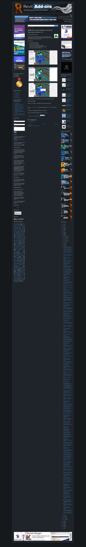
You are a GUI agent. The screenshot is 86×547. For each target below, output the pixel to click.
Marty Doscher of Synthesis (18, 144)
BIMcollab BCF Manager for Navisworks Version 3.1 (67, 261)
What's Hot (19, 281)
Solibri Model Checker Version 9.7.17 (66, 448)
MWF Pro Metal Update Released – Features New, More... (67, 505)
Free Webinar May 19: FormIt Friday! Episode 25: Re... (67, 375)
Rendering (23, 268)
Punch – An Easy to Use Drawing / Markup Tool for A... (67, 481)
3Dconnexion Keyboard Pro (68, 121)
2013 (63, 525)
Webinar (17, 280)
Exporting (23, 243)
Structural (16, 275)
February (64, 518)
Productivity (21, 263)
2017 (63, 235)
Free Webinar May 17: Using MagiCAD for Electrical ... (67, 404)
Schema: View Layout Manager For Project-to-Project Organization (68, 101)
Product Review (16, 262)
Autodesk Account (17, 103)
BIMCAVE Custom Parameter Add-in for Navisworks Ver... (67, 300)
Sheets (17, 272)
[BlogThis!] (41, 115)
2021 (63, 229)
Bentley (20, 231)
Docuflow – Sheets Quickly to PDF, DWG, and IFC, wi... (67, 249)
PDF (14, 259)
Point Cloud (16, 261)
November (65, 237)
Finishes (15, 247)
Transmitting (15, 277)
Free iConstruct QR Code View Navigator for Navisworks (67, 263)
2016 (63, 521)
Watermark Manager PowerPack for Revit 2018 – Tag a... (67, 475)
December (65, 236)
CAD (22, 231)
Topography (20, 276)
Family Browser (22, 245)
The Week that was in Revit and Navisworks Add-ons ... (67, 252)
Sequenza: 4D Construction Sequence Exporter (68, 85)
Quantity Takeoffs (22, 267)
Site (16, 273)
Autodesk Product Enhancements (19, 229)
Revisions (21, 269)
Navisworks (32, 116)
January (64, 519)
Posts (16, 212)
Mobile (15, 255)
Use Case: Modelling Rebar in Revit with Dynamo (67, 462)
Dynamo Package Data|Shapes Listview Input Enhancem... (66, 430)
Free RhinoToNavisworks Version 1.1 (67, 335)
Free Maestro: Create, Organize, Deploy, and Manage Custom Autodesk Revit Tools (67, 116)
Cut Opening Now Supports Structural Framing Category (67, 437)
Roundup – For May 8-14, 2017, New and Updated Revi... (67, 398)
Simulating (23, 272)
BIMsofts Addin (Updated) (67, 499)
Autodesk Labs (20, 228)
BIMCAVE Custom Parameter (34, 107)
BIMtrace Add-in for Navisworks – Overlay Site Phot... (67, 332)
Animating (23, 223)
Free (24, 248)
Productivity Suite (17, 264)
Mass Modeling (20, 254)
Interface (19, 250)
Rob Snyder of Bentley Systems (19, 139)
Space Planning (21, 273)
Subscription (22, 275)
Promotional (16, 267)
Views (21, 278)
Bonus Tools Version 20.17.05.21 (66, 320)
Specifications (16, 274)
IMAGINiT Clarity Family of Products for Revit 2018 (67, 362)
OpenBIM (21, 258)
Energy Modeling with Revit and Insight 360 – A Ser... (67, 457)
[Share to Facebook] (43, 115)
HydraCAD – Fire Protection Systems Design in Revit (67, 490)
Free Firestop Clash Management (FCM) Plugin (66, 274)
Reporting (17, 269)
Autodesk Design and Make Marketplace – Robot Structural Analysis (20, 111)
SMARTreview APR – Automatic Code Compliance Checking (67, 493)
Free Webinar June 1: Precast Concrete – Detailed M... (66, 277)
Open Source (16, 258)
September (65, 240)
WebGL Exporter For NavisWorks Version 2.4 (67, 315)
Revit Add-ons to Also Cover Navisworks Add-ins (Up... (67, 349)
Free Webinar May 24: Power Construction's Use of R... (67, 370)
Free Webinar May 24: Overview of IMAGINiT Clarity (67, 359)
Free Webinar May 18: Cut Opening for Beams (67, 434)
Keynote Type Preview (66, 495)
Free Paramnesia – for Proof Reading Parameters (67, 406)
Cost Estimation (16, 238)
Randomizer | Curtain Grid (67, 479)
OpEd (22, 257)
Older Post (56, 124)
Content (17, 236)
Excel (17, 243)
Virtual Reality (16, 279)
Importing (23, 249)
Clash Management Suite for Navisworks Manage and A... (67, 308)
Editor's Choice (16, 242)
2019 (63, 232)
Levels (20, 252)
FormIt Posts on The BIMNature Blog (66, 427)
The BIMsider (17, 92)
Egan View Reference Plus (67, 412)
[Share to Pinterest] (44, 115)
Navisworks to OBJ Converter (66, 343)
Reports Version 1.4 (66, 381)
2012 (63, 526)
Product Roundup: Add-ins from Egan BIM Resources (67, 411)
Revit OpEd (16, 96)
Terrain (15, 276)
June (64, 244)
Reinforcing (17, 268)
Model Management (21, 255)
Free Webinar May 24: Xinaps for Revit (66, 364)
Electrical (23, 242)
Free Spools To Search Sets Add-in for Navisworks (67, 341)
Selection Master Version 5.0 (67, 317)
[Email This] (40, 115)
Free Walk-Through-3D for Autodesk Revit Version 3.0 (67, 247)
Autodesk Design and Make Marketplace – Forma (19, 105)
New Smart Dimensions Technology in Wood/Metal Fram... (67, 293)
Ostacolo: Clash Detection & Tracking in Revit (68, 79)
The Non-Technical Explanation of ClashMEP (67, 452)
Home (43, 124)
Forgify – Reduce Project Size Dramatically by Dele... (67, 459)
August (64, 241)
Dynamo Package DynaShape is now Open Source (67, 440)
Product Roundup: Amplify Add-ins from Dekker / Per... (67, 419)
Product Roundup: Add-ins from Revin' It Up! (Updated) (67, 416)
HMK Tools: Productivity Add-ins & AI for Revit (68, 126)
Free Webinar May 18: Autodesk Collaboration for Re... (67, 424)
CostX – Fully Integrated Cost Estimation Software (67, 270)
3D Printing (15, 223)
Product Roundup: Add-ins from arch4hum (67, 409)
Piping (22, 260)
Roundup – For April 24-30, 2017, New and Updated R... (67, 513)
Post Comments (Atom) (36, 125)
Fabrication (18, 244)
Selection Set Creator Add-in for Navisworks (67, 303)
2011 (63, 528)
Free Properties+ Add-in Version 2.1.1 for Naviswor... (66, 329)
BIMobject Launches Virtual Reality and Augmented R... (67, 470)
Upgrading (21, 277)
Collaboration (23, 234)
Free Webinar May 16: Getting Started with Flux (67, 383)
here (17, 203)
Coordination (21, 237)
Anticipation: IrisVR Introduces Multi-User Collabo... (66, 401)
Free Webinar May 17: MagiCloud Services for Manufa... (67, 367)
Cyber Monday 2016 (16, 239)
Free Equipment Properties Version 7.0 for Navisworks (67, 311)
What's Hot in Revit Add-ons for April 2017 (67, 393)
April (64, 515)
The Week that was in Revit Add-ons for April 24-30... (67, 510)
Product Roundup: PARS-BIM (69, 109)
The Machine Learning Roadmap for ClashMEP (67, 454)
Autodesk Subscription (18, 230)
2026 (63, 224)
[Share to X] (42, 115)
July (64, 243)
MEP (16, 253)
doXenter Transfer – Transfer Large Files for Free (67, 391)
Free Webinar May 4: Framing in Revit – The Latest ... (67, 508)
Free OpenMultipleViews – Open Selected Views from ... (67, 388)
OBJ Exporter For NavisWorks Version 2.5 (67, 313)
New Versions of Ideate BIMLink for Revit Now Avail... (67, 497)
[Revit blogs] (19, 88)
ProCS (49, 107)
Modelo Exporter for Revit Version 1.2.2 (67, 290)
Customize (22, 238)
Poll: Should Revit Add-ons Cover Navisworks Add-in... (67, 385)
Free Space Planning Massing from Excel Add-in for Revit (69, 105)
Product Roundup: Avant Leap (69, 89)
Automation (15, 231)
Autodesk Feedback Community (20, 113)
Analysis (19, 223)
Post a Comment (31, 121)
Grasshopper (18, 249)
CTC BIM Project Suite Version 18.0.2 (66, 380)
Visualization (23, 279)
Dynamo (20, 241)
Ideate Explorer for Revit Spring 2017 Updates (67, 422)
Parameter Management (37, 116)
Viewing (15, 278)
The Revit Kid (17, 95)
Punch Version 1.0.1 (66, 284)
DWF (21, 239)
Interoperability (16, 251)
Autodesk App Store (44, 112)
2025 (63, 225)
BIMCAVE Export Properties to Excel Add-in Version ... (67, 298)
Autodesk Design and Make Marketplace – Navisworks (19, 107)
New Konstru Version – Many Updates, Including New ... (67, 282)
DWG (24, 239)
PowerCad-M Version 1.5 (67, 318)
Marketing (21, 253)
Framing (19, 248)
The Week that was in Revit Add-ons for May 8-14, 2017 (67, 395)
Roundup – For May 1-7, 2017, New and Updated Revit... (67, 445)
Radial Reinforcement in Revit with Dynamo (66, 464)
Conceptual (17, 235)
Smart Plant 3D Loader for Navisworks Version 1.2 (67, 266)
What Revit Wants (17, 97)
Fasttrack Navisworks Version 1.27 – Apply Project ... (66, 258)
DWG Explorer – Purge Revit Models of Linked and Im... (67, 472)
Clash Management (21, 233)
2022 (63, 228)
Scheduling (18, 271)
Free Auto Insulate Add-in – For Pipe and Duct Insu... (67, 478)
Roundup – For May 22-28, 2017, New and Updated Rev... (67, 255)
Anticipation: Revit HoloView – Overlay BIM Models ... (67, 450)
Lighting (24, 252)
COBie (15, 232)
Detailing (17, 240)
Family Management (19, 246)
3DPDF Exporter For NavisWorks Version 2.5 (67, 337)
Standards (21, 274)
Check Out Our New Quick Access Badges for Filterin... (67, 305)
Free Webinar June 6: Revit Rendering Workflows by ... (67, 272)
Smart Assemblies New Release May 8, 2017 (66, 432)
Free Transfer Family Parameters (66, 351)
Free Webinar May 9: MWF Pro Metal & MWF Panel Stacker (67, 502)
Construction (23, 235)
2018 (63, 233)
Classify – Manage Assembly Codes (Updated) (67, 353)
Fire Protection (20, 247)
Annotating (18, 224)
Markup (15, 254)
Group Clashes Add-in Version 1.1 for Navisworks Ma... (67, 346)
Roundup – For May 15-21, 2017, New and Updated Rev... (67, 326)
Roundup (23, 270)
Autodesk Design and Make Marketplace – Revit (19, 109)
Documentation (23, 240)
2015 (63, 522)
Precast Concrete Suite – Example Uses (67, 280)
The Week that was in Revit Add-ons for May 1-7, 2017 (67, 443)
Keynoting (15, 252)
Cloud (17, 234)
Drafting (16, 241)
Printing (22, 261)
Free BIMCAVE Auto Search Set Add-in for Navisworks (67, 339)
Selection (23, 271)
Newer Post (30, 124)
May (64, 245)
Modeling (19, 256)
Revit (15, 270)
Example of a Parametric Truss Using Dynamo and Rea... (67, 467)
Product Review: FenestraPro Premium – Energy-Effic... (67, 484)
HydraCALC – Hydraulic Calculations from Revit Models (67, 488)
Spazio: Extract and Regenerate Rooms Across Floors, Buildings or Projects (68, 95)
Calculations (19, 232)
